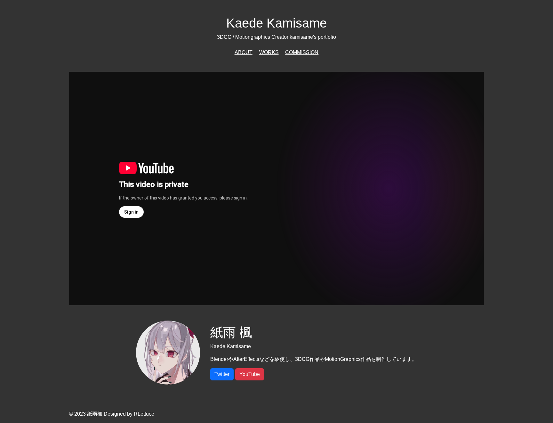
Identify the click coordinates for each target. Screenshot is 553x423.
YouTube (249, 374)
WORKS (269, 52)
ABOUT (243, 52)
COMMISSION (301, 52)
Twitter (221, 374)
